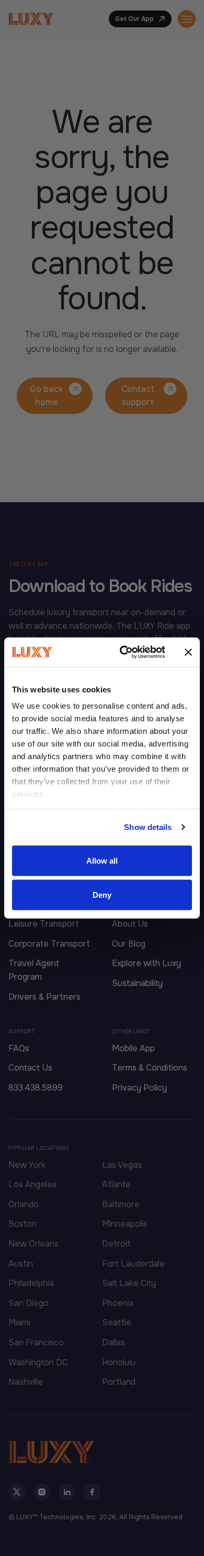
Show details (148, 827)
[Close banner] (188, 652)
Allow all (102, 860)
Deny (102, 894)
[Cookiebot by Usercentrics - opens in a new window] (123, 652)
